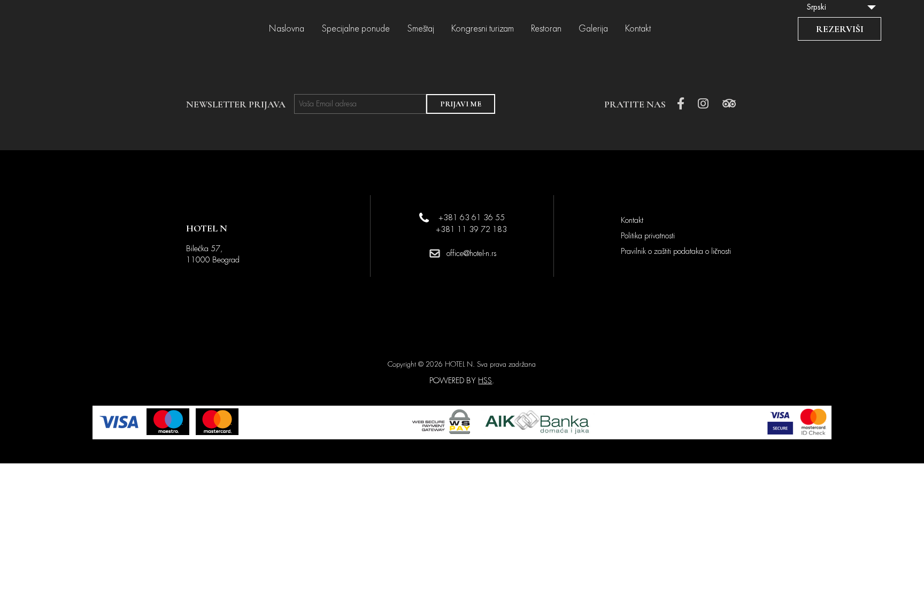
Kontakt (638, 29)
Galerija (593, 29)
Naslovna (286, 29)
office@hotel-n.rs (471, 253)
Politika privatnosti (648, 236)
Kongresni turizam (482, 29)
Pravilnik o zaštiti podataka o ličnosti (676, 251)
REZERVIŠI (840, 29)
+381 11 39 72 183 (471, 229)
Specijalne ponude (355, 29)
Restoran (546, 29)
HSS (485, 380)
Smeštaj (420, 29)
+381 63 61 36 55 (471, 217)
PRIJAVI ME (460, 103)
